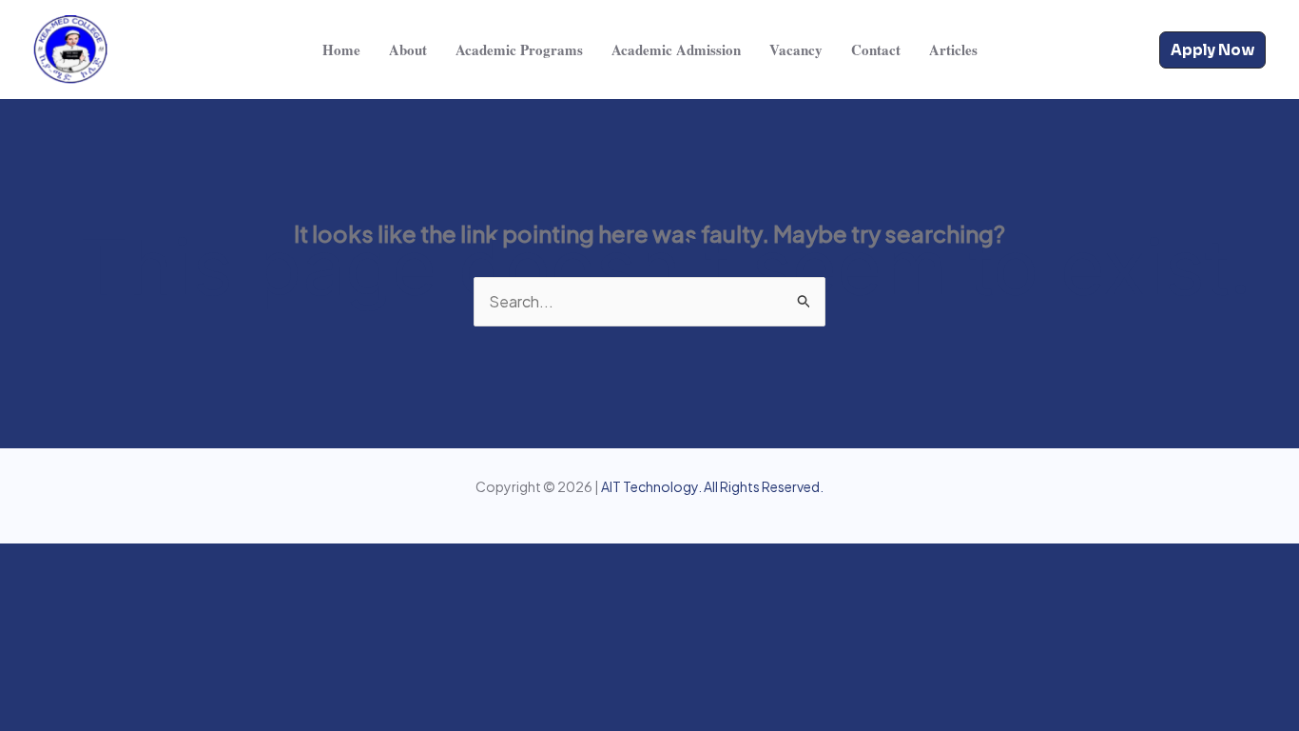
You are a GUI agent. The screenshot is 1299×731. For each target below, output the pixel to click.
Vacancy (796, 49)
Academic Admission (676, 49)
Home (341, 49)
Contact (876, 49)
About (408, 49)
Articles (953, 49)
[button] (1212, 50)
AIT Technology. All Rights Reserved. (712, 486)
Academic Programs (519, 49)
